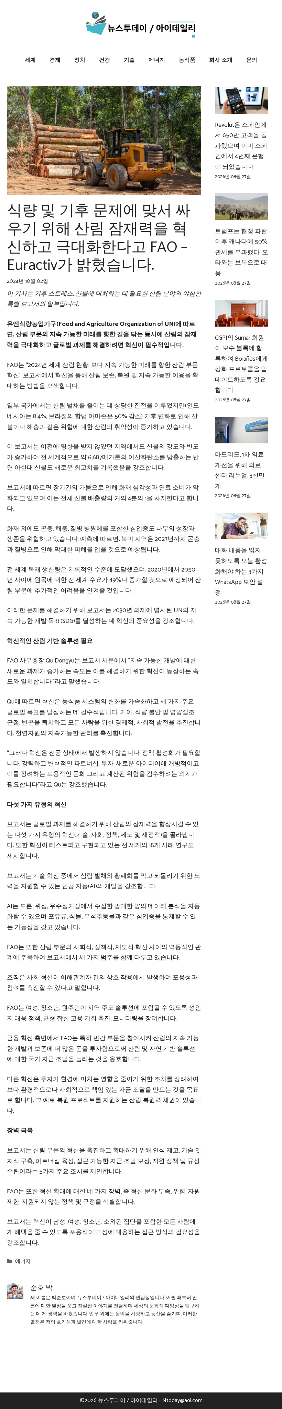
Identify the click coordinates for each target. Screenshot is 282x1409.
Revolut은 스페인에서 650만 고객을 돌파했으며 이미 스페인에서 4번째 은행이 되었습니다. (241, 146)
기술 (129, 60)
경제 (55, 60)
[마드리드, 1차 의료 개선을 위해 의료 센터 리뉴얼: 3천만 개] (241, 438)
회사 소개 (220, 60)
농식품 (187, 60)
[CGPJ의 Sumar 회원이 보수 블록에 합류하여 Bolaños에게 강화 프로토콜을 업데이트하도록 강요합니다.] (241, 321)
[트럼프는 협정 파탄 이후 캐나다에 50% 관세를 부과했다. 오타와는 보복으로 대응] (241, 214)
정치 (79, 60)
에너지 (157, 60)
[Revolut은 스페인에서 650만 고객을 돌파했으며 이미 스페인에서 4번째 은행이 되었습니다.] (241, 108)
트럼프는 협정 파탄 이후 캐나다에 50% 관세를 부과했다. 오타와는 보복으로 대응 (241, 252)
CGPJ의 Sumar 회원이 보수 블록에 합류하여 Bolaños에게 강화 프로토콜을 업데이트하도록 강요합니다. (241, 364)
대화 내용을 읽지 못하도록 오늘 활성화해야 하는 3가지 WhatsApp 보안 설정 (241, 571)
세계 (30, 60)
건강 (104, 60)
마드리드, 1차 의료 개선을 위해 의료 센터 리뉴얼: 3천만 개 (240, 471)
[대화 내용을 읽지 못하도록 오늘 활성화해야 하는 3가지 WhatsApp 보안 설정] (241, 534)
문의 (251, 60)
